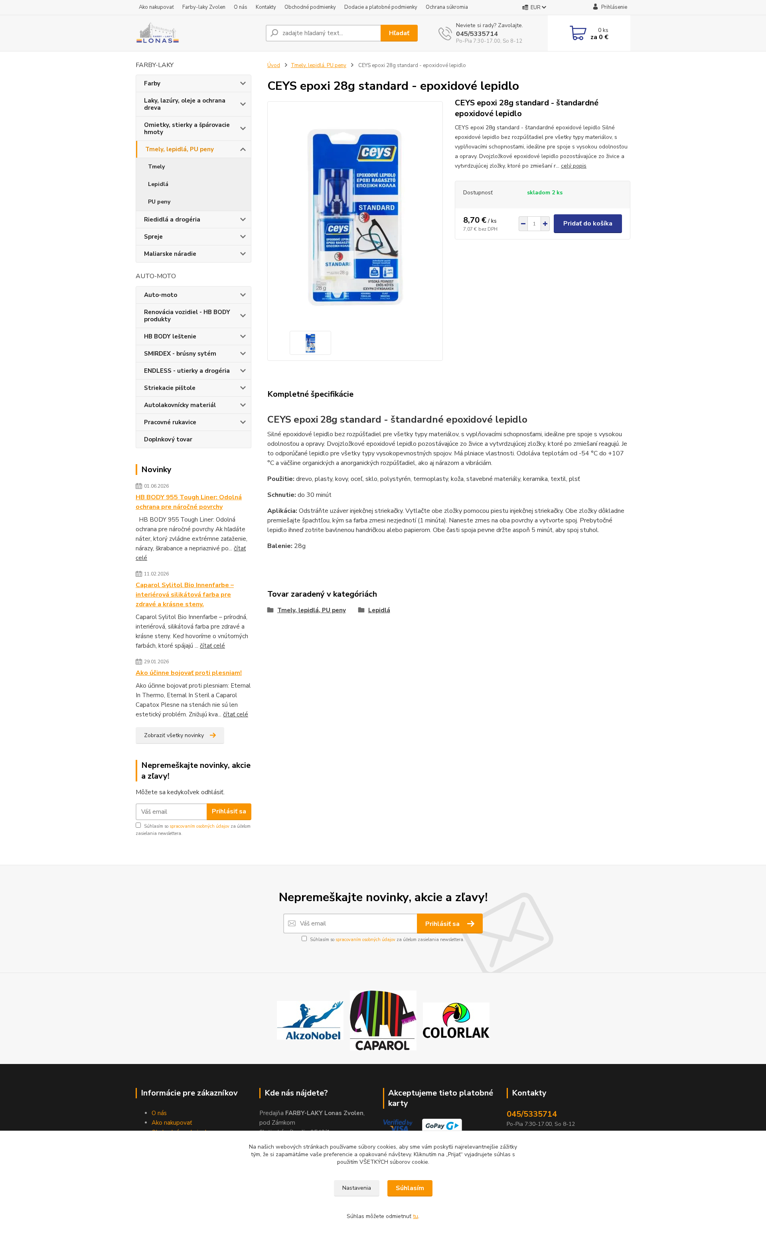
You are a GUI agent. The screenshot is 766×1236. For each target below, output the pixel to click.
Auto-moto (160, 295)
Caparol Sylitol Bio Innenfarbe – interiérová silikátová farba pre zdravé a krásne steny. (185, 595)
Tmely (156, 166)
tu (415, 1216)
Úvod (273, 65)
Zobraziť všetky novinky (174, 735)
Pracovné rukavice (170, 422)
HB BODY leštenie (170, 336)
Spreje (153, 237)
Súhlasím (410, 1188)
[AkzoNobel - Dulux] (310, 1020)
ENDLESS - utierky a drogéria (187, 371)
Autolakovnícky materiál (180, 405)
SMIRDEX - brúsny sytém (180, 354)
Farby (152, 83)
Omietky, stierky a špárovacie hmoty (187, 128)
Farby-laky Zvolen (203, 7)
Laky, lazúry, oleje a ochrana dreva (184, 104)
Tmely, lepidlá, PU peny (179, 149)
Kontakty (266, 7)
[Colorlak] (456, 1020)
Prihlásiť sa (229, 811)
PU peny (159, 202)
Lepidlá (158, 184)
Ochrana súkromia (447, 7)
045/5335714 (477, 34)
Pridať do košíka (587, 223)
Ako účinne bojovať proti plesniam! (189, 672)
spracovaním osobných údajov (199, 826)
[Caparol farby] (383, 1020)
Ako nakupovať (156, 7)
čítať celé (212, 646)
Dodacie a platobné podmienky (380, 7)
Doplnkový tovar (168, 439)
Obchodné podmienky (310, 7)
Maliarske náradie (170, 254)
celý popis (573, 166)
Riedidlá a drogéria (172, 219)
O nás (240, 7)
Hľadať (399, 33)
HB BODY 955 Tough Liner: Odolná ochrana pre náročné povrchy (189, 502)
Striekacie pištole (169, 388)
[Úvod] (197, 33)
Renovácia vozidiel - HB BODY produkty (187, 315)
